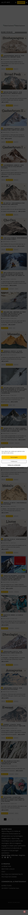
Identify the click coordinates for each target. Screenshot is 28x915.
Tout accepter (14, 457)
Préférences (14, 461)
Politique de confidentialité (14, 465)
